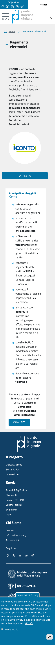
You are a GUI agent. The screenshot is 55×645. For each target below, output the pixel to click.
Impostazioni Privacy (27, 595)
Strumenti (11, 495)
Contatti (10, 530)
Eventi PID (11, 509)
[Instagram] (17, 6)
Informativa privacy (16, 535)
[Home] (22, 12)
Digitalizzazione (14, 464)
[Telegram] (22, 6)
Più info (29, 623)
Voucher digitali (14, 505)
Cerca (52, 18)
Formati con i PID (15, 500)
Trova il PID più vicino (17, 490)
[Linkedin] (12, 6)
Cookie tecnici (11, 629)
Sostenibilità (12, 469)
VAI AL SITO (25, 176)
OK (49, 637)
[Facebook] (2, 6)
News (9, 514)
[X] (7, 6)
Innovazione (12, 474)
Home (12, 31)
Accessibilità (12, 540)
